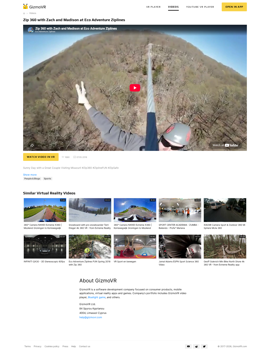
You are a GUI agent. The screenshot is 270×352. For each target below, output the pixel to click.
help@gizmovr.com (90, 317)
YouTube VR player (200, 6)
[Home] (24, 13)
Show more (30, 174)
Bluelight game (96, 297)
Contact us (84, 346)
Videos (173, 6)
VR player (153, 6)
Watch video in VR (41, 156)
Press (65, 346)
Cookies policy (52, 346)
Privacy (37, 346)
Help (73, 346)
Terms (27, 346)
